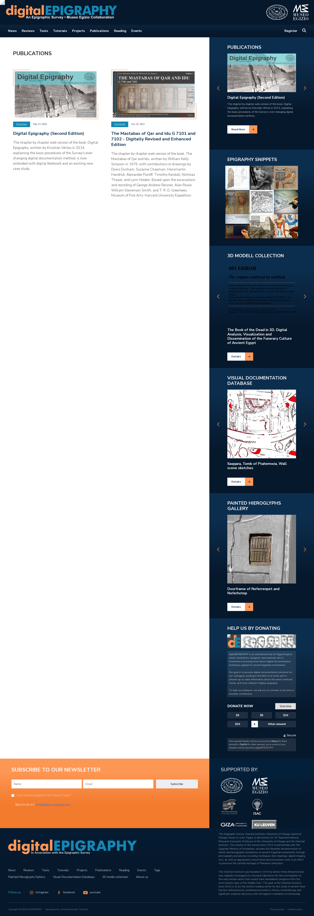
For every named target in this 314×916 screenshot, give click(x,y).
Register (290, 31)
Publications (99, 31)
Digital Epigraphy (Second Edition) (48, 133)
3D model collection (115, 877)
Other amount (277, 724)
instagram (42, 892)
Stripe (274, 741)
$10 (285, 715)
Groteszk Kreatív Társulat (74, 909)
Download (21, 124)
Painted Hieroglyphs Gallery (254, 506)
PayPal (243, 744)
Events (136, 31)
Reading (120, 31)
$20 (237, 724)
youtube (95, 892)
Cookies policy (295, 909)
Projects (78, 31)
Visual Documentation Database (257, 381)
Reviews (28, 31)
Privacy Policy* (61, 795)
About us (142, 877)
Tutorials (60, 31)
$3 (237, 715)
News (12, 31)
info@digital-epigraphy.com (53, 805)
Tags (157, 870)
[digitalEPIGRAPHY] (59, 12)
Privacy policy (277, 909)
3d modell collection (255, 256)
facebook (69, 892)
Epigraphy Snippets (252, 159)
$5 (261, 715)
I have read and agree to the (43, 795)
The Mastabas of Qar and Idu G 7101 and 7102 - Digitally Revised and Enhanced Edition (153, 138)
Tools (43, 31)
